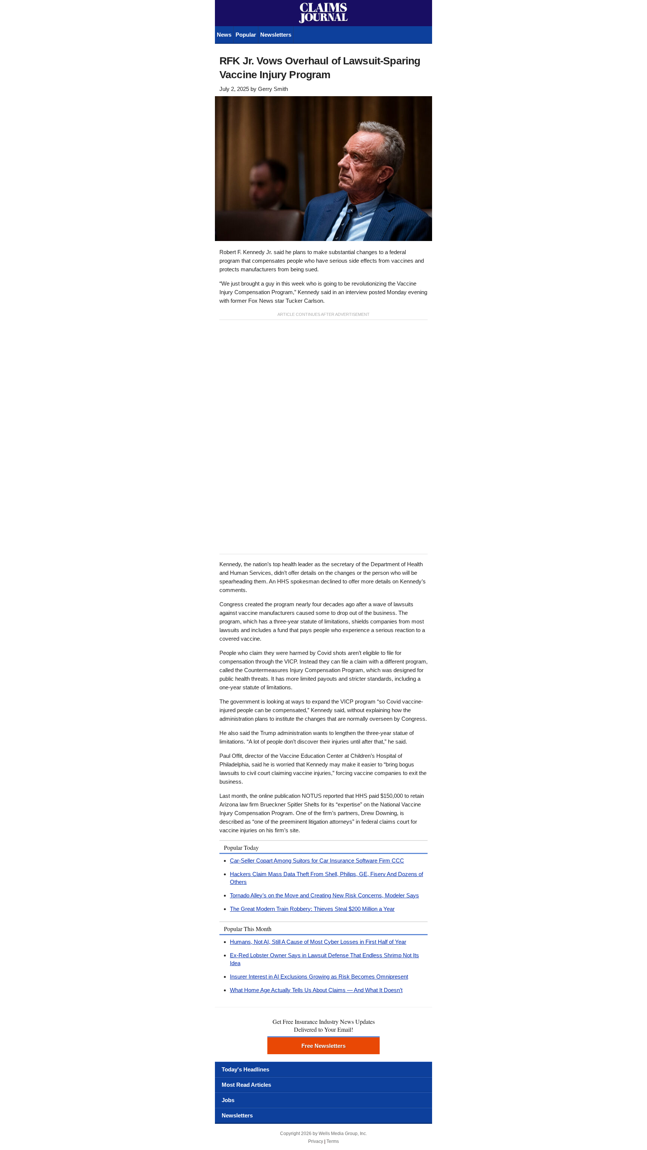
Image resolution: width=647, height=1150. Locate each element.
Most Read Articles (246, 1085)
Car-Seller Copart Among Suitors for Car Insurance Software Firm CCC (317, 860)
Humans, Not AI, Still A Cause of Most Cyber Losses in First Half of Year (318, 942)
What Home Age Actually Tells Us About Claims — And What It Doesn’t (316, 990)
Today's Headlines (245, 1069)
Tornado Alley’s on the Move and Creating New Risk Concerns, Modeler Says (324, 895)
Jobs (228, 1100)
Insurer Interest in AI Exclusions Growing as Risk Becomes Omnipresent (319, 976)
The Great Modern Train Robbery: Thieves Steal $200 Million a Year (312, 909)
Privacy (315, 1141)
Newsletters (275, 34)
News (224, 34)
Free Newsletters (323, 1046)
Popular (246, 34)
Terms (332, 1141)
